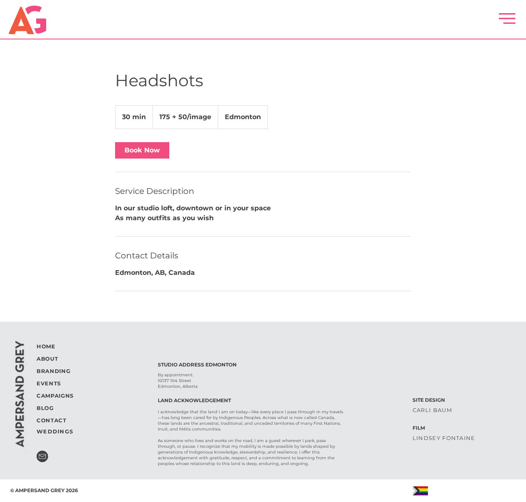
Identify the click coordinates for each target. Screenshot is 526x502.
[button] (507, 18)
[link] (142, 150)
